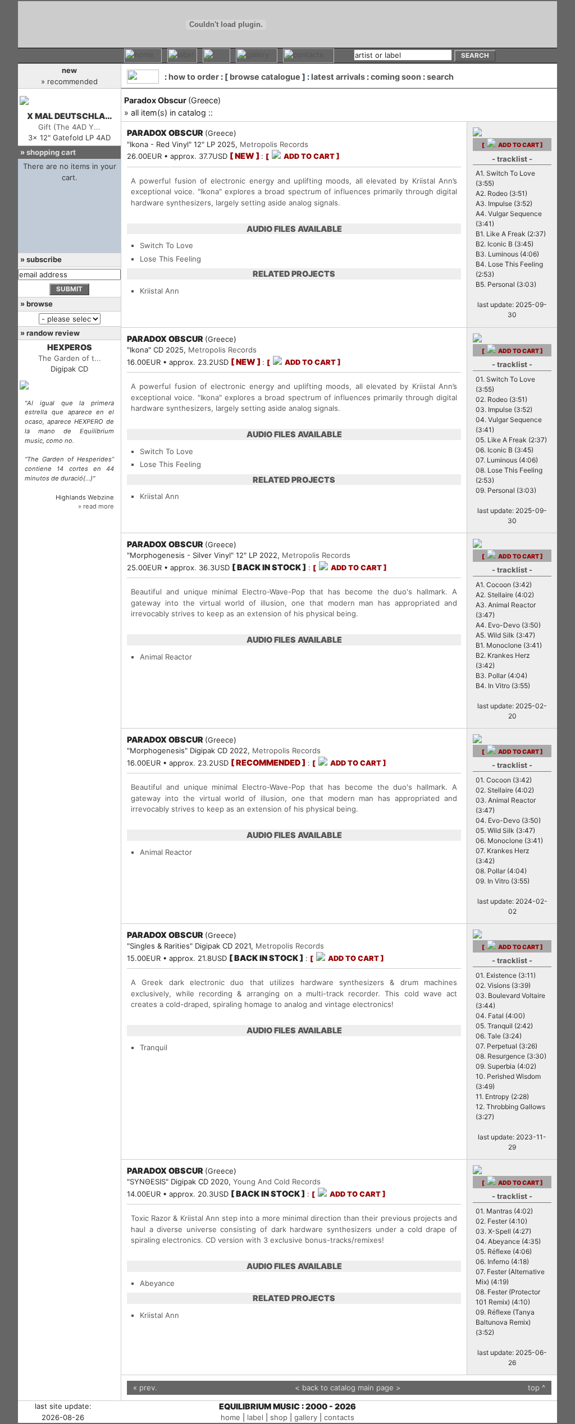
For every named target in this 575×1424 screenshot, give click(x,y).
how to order (193, 76)
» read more (96, 506)
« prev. (145, 1387)
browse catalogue (265, 76)
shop (279, 1417)
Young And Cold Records (277, 1181)
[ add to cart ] (303, 156)
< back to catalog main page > (348, 1387)
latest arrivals (338, 76)
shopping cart (51, 152)
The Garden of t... (69, 358)
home (230, 1417)
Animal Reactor (166, 656)
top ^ (536, 1387)
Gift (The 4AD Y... (69, 126)
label (255, 1417)
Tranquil (153, 1047)
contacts (339, 1417)
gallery (305, 1417)
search (440, 76)
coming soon (396, 76)
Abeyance (157, 1283)
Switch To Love (166, 245)
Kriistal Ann (159, 290)
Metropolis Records (274, 144)
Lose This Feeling (170, 258)
